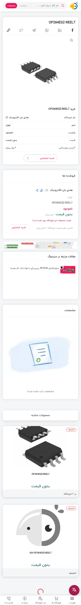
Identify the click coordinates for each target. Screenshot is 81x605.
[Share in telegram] (34, 30)
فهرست (72, 602)
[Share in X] (21, 30)
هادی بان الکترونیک (61, 190)
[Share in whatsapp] (47, 30)
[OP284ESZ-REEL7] (40, 461)
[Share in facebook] (72, 30)
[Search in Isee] (63, 5)
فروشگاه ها (56, 602)
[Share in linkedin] (60, 30)
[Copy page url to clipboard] (8, 30)
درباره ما (24, 602)
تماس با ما (9, 602)
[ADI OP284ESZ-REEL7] (40, 541)
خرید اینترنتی (47, 158)
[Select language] (74, 590)
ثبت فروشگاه (40, 602)
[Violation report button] (7, 117)
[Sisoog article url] (40, 271)
